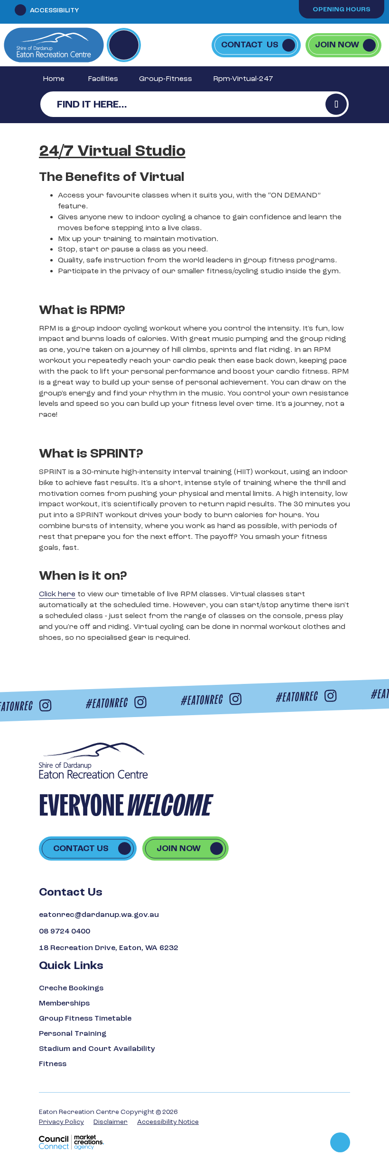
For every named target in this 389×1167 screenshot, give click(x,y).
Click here (57, 594)
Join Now (337, 44)
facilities (103, 78)
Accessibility (54, 10)
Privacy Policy (61, 1121)
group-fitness (165, 78)
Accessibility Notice (168, 1121)
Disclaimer (110, 1121)
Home (54, 78)
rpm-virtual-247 (243, 78)
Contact (249, 44)
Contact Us (81, 848)
